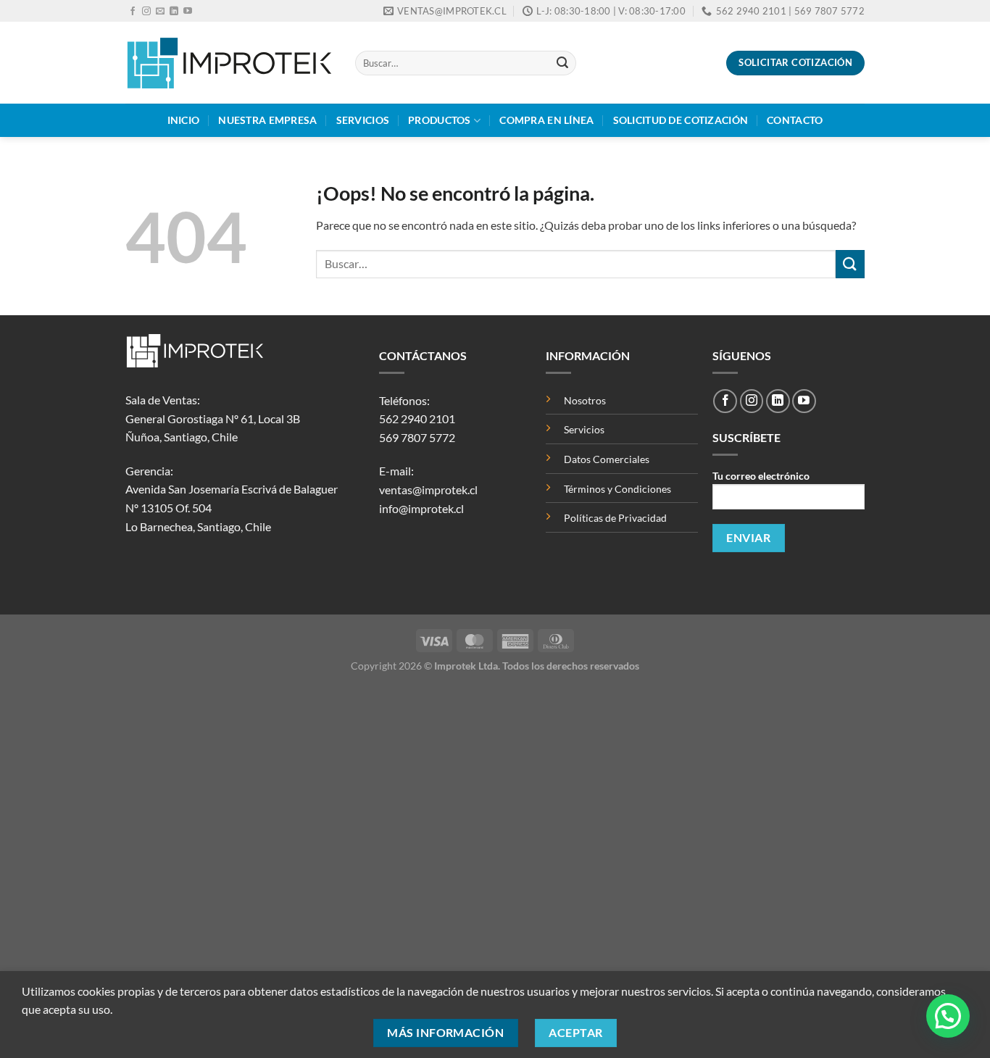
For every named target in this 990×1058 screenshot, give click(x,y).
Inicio (183, 120)
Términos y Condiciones (617, 489)
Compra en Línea (546, 120)
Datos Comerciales (606, 459)
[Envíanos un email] (160, 12)
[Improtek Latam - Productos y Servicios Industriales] (229, 62)
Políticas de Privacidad (615, 518)
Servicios (363, 120)
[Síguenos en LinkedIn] (174, 12)
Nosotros (585, 400)
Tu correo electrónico (761, 476)
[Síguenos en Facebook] (132, 12)
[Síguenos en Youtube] (187, 12)
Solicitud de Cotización (681, 120)
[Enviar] (562, 63)
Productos (439, 120)
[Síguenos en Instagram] (146, 12)
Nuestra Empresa (267, 120)
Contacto (795, 120)
